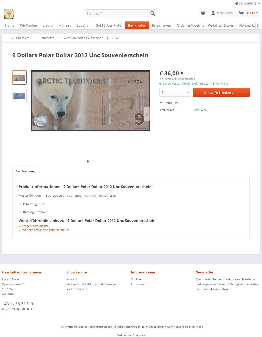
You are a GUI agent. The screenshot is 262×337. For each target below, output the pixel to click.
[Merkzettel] (203, 13)
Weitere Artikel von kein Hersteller (45, 230)
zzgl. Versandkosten (183, 78)
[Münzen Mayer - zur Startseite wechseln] (9, 14)
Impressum (139, 284)
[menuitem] (121, 13)
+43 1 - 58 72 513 (17, 304)
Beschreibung (25, 171)
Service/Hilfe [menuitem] (247, 3)
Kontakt (72, 279)
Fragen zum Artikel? (35, 226)
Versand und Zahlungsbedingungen (91, 284)
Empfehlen (171, 103)
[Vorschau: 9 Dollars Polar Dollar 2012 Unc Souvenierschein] (19, 77)
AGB (69, 294)
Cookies (136, 279)
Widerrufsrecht (77, 289)
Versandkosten (122, 326)
